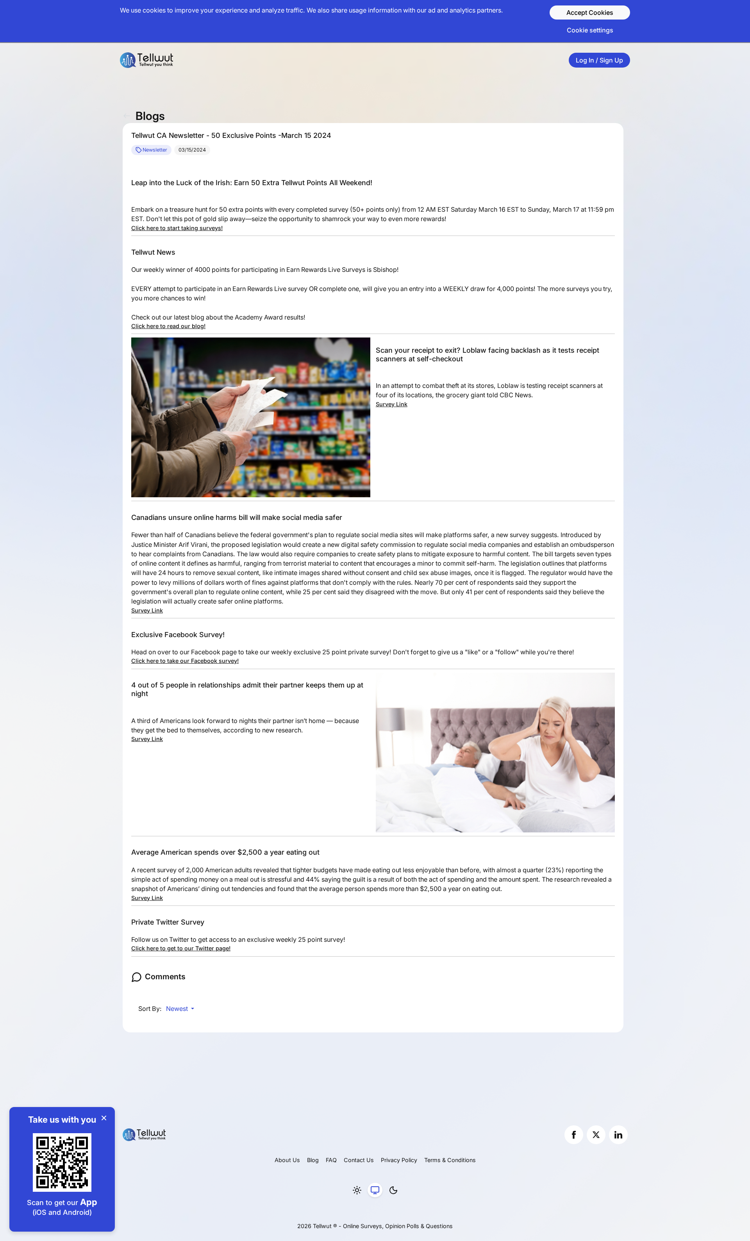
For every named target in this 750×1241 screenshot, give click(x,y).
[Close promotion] (103, 1117)
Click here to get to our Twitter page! (180, 948)
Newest (177, 1008)
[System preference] (375, 1190)
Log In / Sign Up (599, 60)
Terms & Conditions (450, 1160)
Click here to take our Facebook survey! (185, 660)
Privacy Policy (399, 1160)
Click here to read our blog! (168, 326)
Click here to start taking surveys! (177, 228)
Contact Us (359, 1160)
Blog (313, 1160)
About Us (287, 1160)
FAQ (331, 1160)
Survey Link (391, 404)
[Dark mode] (393, 1190)
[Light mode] (357, 1190)
